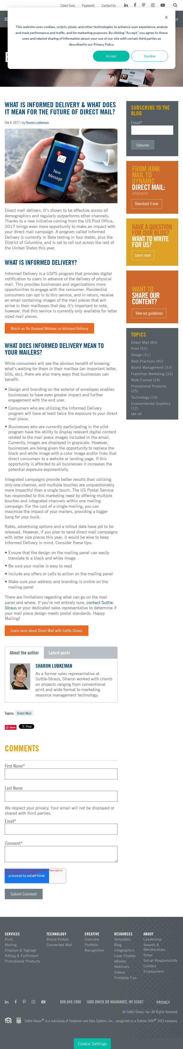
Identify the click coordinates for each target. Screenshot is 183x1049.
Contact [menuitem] (149, 965)
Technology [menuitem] (56, 933)
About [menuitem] (148, 933)
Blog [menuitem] (118, 944)
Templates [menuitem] (122, 939)
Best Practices (147, 361)
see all (136, 413)
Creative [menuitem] (92, 933)
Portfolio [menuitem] (91, 944)
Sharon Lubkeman (37, 122)
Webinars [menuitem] (121, 966)
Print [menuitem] (9, 939)
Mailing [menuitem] (11, 944)
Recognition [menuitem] (94, 950)
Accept (111, 56)
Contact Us (109, 5)
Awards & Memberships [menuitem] (154, 947)
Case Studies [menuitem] (125, 955)
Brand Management (151, 367)
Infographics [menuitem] (124, 950)
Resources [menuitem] (123, 933)
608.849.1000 (70, 1002)
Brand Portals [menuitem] (57, 939)
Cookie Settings (92, 1043)
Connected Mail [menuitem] (59, 944)
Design (141, 354)
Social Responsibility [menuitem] (160, 960)
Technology (144, 397)
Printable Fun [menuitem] (125, 977)
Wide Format (145, 379)
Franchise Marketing (152, 373)
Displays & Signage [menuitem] (20, 950)
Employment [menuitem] (153, 971)
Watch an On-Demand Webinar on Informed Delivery (49, 328)
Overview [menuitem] (92, 939)
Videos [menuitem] (119, 972)
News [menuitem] (147, 954)
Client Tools (68, 5)
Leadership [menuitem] (152, 939)
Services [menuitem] (12, 933)
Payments (88, 5)
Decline (149, 56)
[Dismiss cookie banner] (166, 18)
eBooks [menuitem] (120, 961)
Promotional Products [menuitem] (22, 961)
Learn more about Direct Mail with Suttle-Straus (46, 630)
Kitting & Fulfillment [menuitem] (21, 955)
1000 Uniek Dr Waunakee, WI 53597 (114, 1002)
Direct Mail (24, 713)
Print (139, 348)
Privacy (163, 1002)
